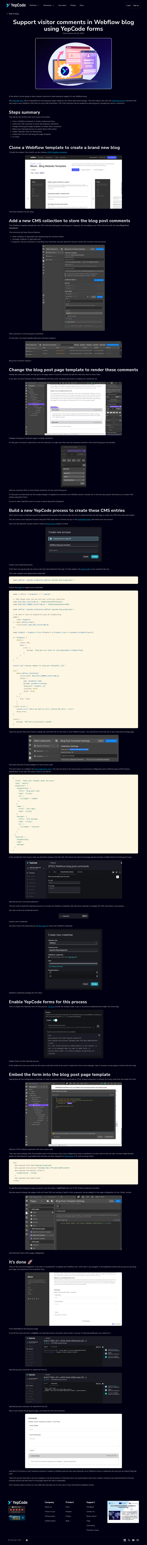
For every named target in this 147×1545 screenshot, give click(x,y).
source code (85, 569)
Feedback (90, 1507)
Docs (82, 5)
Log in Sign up (132, 5)
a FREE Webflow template (56, 152)
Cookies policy (50, 1521)
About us (48, 1507)
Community (91, 1525)
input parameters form (42, 769)
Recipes (69, 1511)
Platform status (93, 1530)
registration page (84, 519)
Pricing (72, 5)
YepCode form (17, 101)
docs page (42, 926)
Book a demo (92, 1516)
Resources (47, 5)
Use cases (62, 5)
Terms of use (50, 1511)
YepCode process (118, 101)
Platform (33, 5)
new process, (51, 524)
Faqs (88, 1521)
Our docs (51, 1006)
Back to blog (14, 14)
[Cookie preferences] (27, 1540)
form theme (68, 1156)
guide (20, 587)
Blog (67, 1521)
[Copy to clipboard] (135, 579)
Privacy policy (50, 1516)
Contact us (91, 1511)
